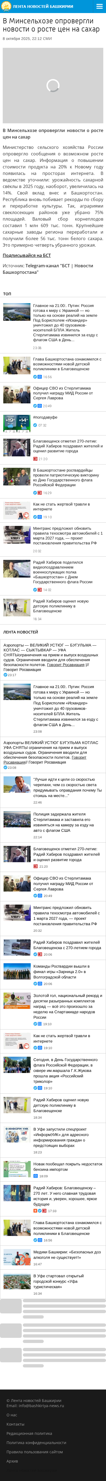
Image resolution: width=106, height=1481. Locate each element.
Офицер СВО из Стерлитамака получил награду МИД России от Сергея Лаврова (63, 393)
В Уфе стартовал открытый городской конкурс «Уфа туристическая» (58, 1281)
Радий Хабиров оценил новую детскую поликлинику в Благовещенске (61, 606)
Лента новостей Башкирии (32, 1470)
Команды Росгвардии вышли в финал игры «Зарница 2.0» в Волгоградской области (61, 971)
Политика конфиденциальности (36, 1442)
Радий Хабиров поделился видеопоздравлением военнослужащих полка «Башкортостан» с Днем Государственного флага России (62, 572)
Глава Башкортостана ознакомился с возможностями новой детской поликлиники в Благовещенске (67, 364)
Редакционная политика (29, 1433)
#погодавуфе (45, 417)
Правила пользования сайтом (35, 1451)
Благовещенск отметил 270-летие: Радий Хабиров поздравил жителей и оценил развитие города (68, 446)
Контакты (15, 1424)
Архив (12, 1461)
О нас (12, 1414)
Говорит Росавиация (66, 665)
